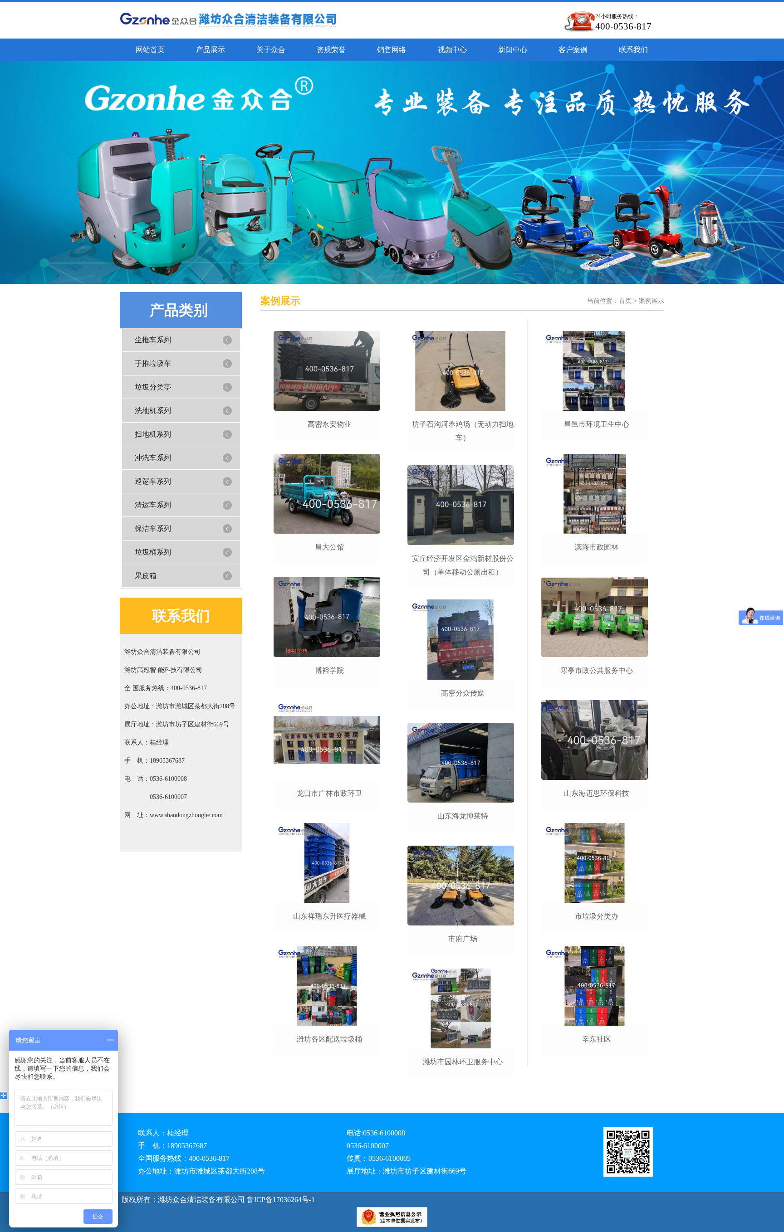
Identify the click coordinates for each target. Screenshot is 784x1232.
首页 (625, 300)
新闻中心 (512, 50)
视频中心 (452, 50)
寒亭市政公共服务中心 (596, 670)
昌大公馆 (329, 547)
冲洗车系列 (153, 458)
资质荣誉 (331, 50)
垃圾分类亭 (153, 387)
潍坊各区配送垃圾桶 (329, 1039)
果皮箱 (146, 575)
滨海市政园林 (596, 547)
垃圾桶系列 (153, 552)
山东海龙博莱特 (462, 816)
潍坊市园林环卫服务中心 (463, 1062)
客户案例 (573, 50)
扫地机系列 (153, 434)
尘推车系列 (153, 340)
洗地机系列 (153, 410)
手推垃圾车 (153, 363)
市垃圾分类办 (596, 916)
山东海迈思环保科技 (596, 793)
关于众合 (270, 50)
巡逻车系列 (153, 481)
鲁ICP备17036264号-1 (280, 1199)
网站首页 (150, 50)
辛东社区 (596, 1039)
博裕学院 (329, 670)
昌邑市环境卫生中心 (596, 424)
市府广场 (462, 939)
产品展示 (210, 50)
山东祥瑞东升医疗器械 (329, 916)
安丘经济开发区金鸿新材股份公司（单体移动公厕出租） (463, 565)
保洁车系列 (153, 528)
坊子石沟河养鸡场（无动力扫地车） (463, 431)
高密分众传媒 (463, 693)
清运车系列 (153, 505)
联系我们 (633, 50)
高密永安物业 (329, 424)
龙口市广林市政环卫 (329, 793)
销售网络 (391, 50)
